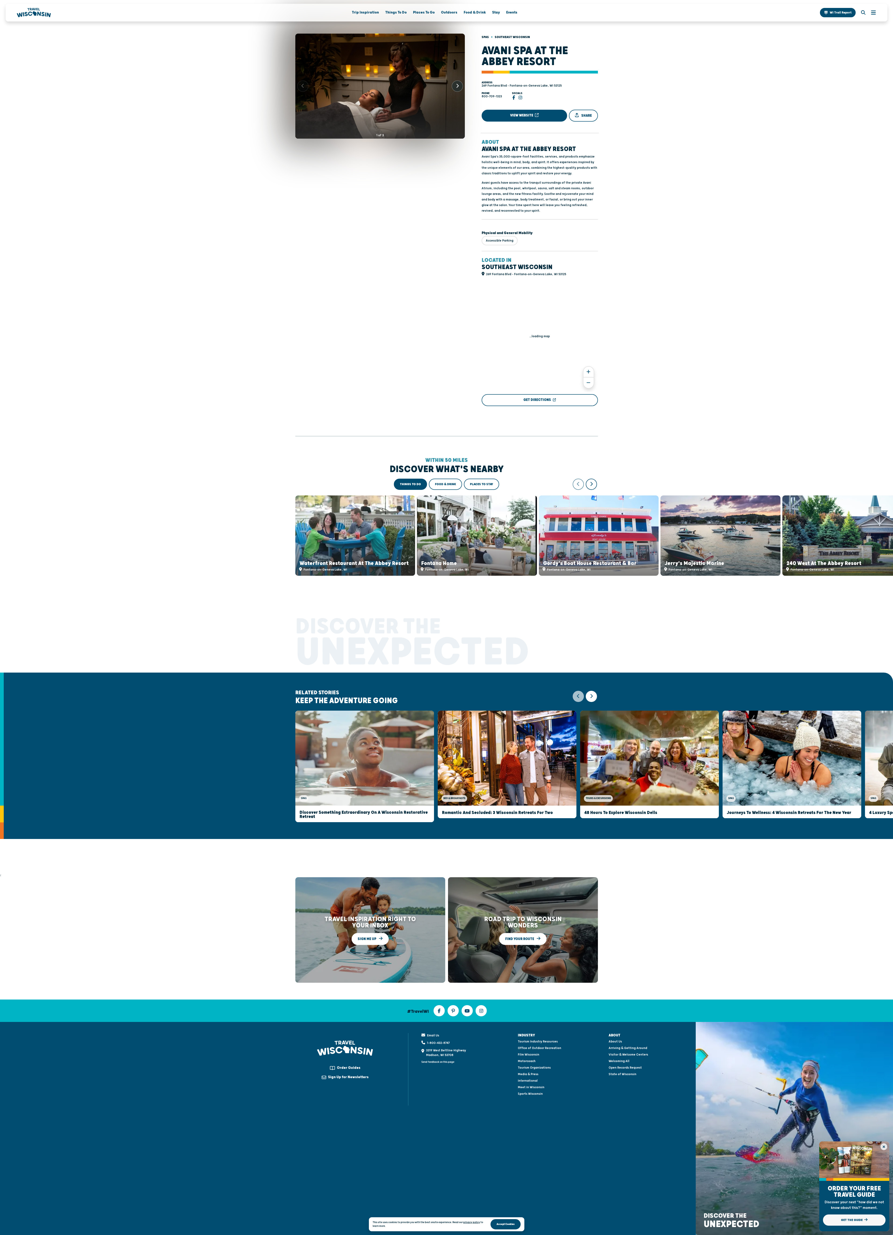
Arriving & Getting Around (628, 1048)
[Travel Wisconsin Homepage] (34, 12)
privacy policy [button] (471, 1222)
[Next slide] (457, 86)
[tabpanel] (446, 527)
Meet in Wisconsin (531, 1087)
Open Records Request (625, 1068)
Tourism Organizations (534, 1068)
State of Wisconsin (622, 1074)
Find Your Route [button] (520, 939)
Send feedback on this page (437, 1061)
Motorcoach (527, 1061)
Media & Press (528, 1074)
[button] (838, 12)
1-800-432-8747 (438, 1043)
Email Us (433, 1035)
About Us (615, 1041)
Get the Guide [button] (852, 1220)
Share (586, 115)
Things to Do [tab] (410, 484)
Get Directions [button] (537, 400)
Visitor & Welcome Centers (628, 1054)
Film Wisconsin (528, 1054)
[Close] (883, 1146)
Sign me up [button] (367, 939)
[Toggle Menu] (871, 12)
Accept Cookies (506, 1224)
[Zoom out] (588, 383)
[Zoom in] (588, 372)
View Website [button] (522, 115)
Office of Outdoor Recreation (539, 1048)
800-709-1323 (492, 96)
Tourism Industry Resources (538, 1041)
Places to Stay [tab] (481, 484)
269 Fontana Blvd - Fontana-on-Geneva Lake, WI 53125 (522, 86)
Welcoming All (619, 1061)
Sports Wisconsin (530, 1094)
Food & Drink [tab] (445, 484)
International (528, 1081)
